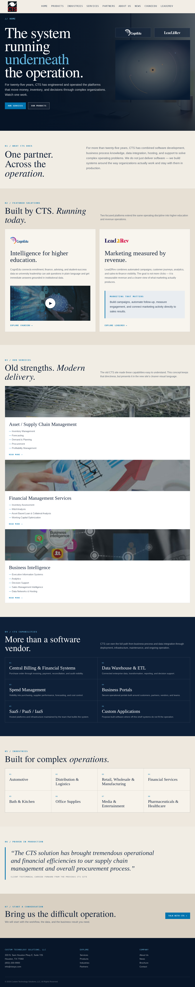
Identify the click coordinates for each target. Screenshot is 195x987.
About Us (125, 6)
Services (93, 6)
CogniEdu (151, 6)
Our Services (15, 106)
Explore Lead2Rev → (116, 325)
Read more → (16, 455)
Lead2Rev (167, 6)
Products (57, 6)
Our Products (38, 106)
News (138, 6)
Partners (109, 6)
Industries (75, 6)
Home (44, 6)
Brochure (144, 963)
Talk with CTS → (177, 916)
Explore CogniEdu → (21, 325)
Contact (143, 966)
